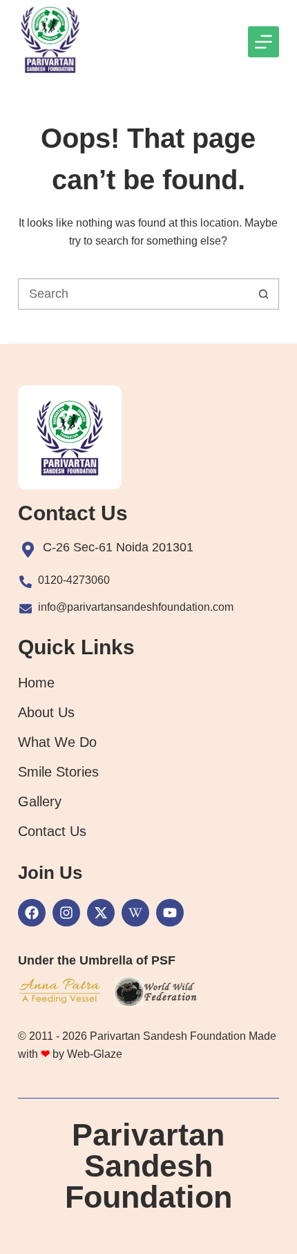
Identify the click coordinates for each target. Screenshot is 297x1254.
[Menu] (263, 41)
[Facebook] (32, 913)
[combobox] (134, 294)
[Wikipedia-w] (135, 913)
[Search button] (263, 294)
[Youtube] (170, 913)
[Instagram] (66, 913)
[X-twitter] (101, 913)
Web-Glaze (94, 1054)
